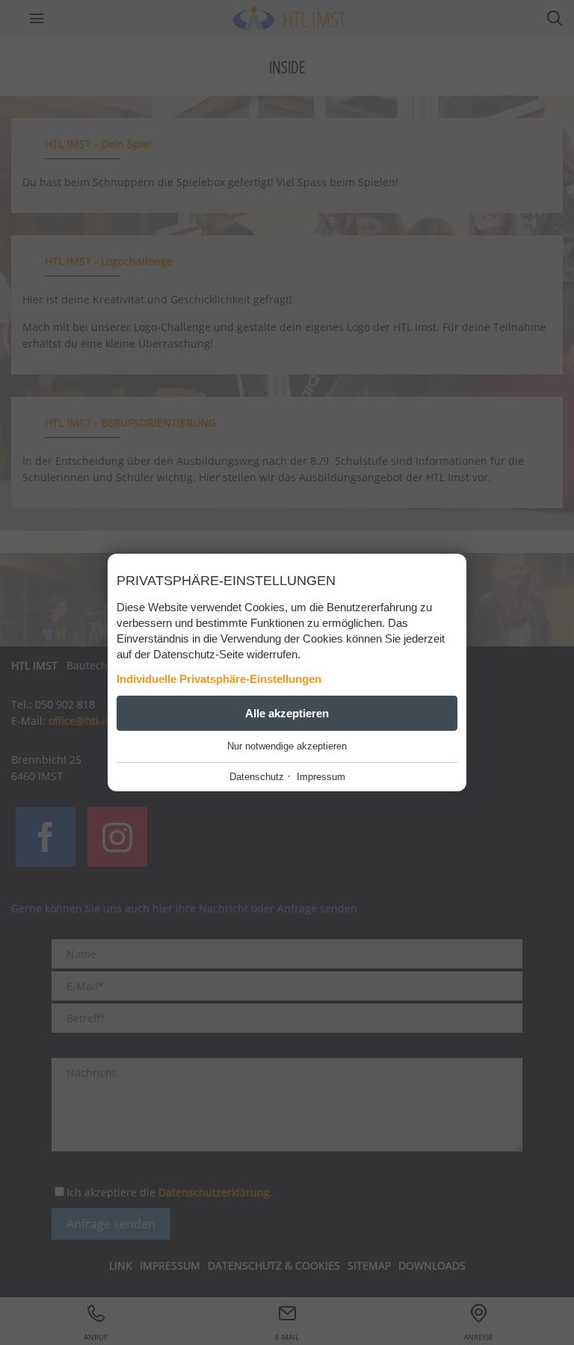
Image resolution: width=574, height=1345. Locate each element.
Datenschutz (256, 776)
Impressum (321, 776)
